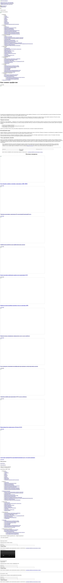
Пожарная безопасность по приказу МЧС (11, 495)
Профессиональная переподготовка (10, 27)
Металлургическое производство (9, 496)
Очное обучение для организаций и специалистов (12, 503)
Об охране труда (7, 48)
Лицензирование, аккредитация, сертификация (12, 58)
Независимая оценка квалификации (10, 517)
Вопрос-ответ (6, 22)
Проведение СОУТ (7, 49)
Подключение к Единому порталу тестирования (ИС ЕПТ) (14, 61)
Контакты (6, 21)
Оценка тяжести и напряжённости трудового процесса (15, 77)
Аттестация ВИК (7, 69)
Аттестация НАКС (7, 68)
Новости (5, 18)
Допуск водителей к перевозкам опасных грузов (12, 70)
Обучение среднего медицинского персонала (11, 488)
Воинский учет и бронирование (9, 40)
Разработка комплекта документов (10, 53)
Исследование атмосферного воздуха (10, 75)
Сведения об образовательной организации (11, 24)
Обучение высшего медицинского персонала (11, 32)
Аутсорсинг (6, 54)
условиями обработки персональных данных (33, 548)
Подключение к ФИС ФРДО (9, 60)
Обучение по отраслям (8, 36)
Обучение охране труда (8, 52)
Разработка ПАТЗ (7, 56)
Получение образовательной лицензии (10, 59)
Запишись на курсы (29, 145)
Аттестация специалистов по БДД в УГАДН (11, 66)
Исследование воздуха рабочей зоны (12, 79)
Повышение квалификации (9, 28)
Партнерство (6, 23)
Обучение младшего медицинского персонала (12, 489)
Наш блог (6, 19)
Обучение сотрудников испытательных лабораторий (13, 42)
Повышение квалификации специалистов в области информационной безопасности (18, 43)
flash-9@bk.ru (3, 6)
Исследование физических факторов (12, 78)
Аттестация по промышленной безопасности (11, 30)
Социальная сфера (7, 39)
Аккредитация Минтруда (8, 62)
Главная (5, 16)
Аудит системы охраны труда (9, 55)
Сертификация (6, 63)
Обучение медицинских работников (10, 31)
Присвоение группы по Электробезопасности (12, 71)
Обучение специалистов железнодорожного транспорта (13, 38)
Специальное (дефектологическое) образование (12, 45)
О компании (6, 17)
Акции (5, 473)
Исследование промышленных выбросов (11, 74)
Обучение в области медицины (9, 44)
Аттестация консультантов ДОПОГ (10, 67)
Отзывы (5, 20)
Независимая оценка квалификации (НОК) (11, 65)
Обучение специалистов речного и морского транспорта (13, 37)
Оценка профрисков (7, 51)
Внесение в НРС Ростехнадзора (9, 527)
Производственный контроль (9, 50)
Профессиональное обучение (9, 29)
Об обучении (6, 26)
